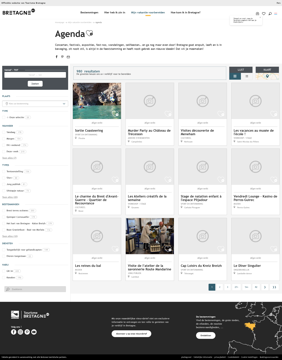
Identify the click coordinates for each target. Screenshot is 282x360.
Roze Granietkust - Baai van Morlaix (28, 229)
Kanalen (14, 277)
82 (256, 287)
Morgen (13, 138)
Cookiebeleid (233, 357)
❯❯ (274, 287)
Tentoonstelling (18, 171)
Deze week (15, 151)
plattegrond (186, 357)
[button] (270, 13)
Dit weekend (16, 145)
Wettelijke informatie (202, 357)
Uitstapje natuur (18, 190)
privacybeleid (220, 357)
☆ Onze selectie (18, 117)
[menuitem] (19, 13)
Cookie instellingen (249, 357)
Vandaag (14, 132)
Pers (279, 3)
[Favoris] (264, 14)
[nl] (276, 13)
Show (12, 177)
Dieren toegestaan (19, 256)
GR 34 (13, 271)
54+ (246, 287)
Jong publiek (16, 184)
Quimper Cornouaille (21, 217)
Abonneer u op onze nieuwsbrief (131, 333)
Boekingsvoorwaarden (269, 357)
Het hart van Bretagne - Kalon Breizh (29, 223)
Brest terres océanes (20, 210)
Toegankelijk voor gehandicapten (27, 249)
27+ (236, 287)
